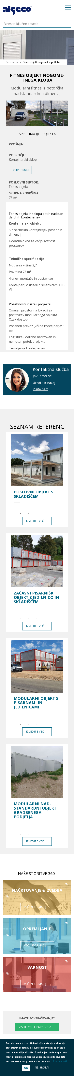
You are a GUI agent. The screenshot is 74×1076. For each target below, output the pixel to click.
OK (26, 1067)
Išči (65, 24)
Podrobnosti (60, 1061)
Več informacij (35, 907)
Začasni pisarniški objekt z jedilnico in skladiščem (36, 597)
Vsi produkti (21, 170)
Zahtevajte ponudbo (35, 1027)
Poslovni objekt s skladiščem (33, 494)
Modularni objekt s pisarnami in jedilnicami (36, 702)
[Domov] (17, 9)
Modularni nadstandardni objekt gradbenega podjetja (35, 810)
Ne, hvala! (42, 1067)
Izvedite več (35, 521)
